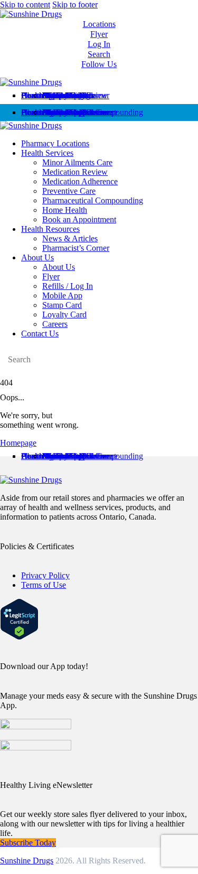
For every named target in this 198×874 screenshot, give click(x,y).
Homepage (18, 442)
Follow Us (99, 64)
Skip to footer (75, 4)
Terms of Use (43, 584)
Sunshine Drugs (26, 860)
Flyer (99, 34)
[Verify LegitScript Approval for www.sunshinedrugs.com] (19, 637)
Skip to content (25, 4)
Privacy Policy (45, 575)
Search (99, 54)
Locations (99, 24)
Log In (99, 44)
